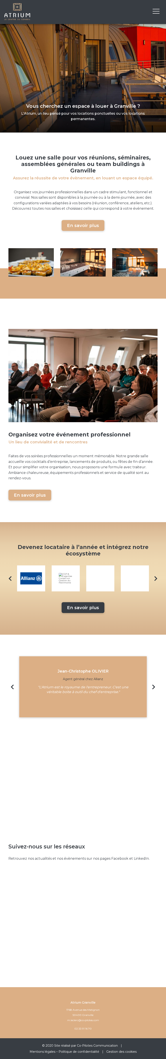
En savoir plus (83, 225)
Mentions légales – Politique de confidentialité (64, 1052)
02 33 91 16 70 (83, 1028)
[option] (31, 578)
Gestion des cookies (121, 1052)
